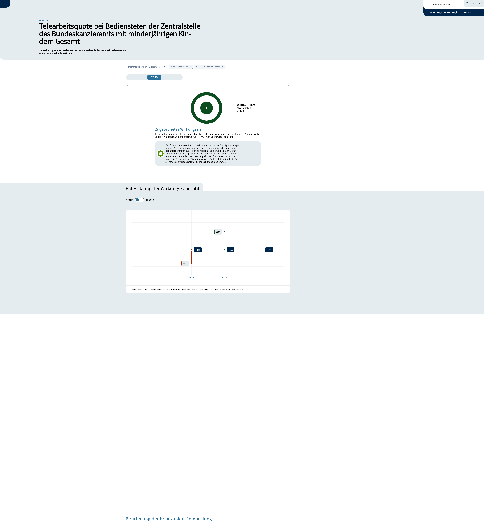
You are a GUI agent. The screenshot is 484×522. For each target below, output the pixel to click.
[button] (5, 4)
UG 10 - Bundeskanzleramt (208, 66)
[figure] (208, 247)
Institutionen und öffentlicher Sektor (145, 66)
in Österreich (450, 12)
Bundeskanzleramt (180, 66)
